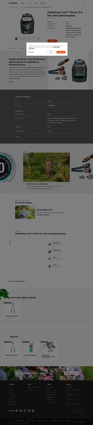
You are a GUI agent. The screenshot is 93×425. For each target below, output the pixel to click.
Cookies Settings (31, 52)
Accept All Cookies (61, 52)
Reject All (51, 52)
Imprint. (33, 48)
